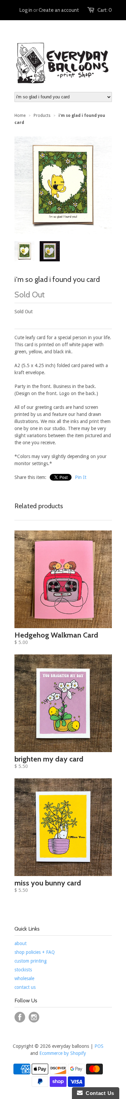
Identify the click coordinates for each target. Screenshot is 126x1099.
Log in (25, 10)
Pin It (80, 477)
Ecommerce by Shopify (62, 1053)
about (20, 943)
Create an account (59, 10)
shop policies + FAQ (34, 952)
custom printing (30, 961)
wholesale (24, 978)
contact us (25, 987)
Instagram (34, 1017)
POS (98, 1046)
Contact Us (98, 1093)
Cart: (104, 10)
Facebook (19, 1017)
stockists (23, 969)
